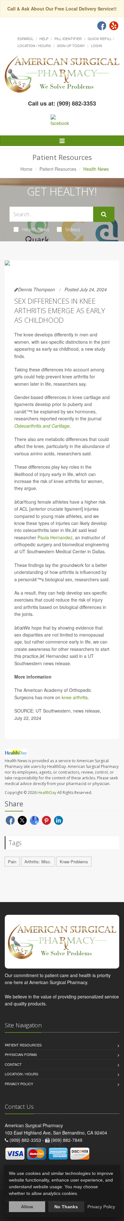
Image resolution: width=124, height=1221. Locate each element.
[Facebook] (101, 25)
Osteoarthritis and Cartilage (42, 426)
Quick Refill (100, 38)
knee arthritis (75, 697)
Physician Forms (21, 1054)
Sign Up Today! (71, 45)
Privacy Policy (19, 1083)
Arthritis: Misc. (38, 862)
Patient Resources (57, 169)
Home (26, 169)
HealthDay (47, 792)
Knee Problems (74, 862)
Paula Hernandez (55, 537)
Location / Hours (34, 45)
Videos (72, 229)
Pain (12, 862)
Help (43, 38)
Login (96, 45)
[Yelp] (113, 25)
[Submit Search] (103, 214)
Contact (13, 1064)
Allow (27, 1206)
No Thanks (66, 1206)
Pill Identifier (68, 38)
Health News (36, 229)
